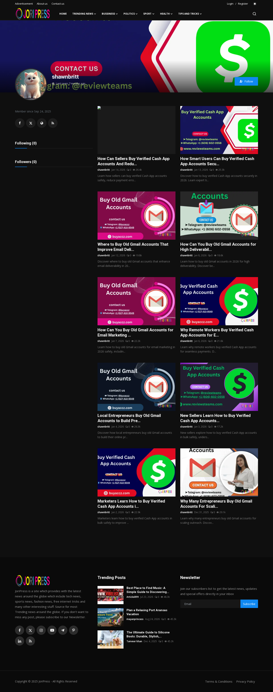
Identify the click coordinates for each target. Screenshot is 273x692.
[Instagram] (41, 630)
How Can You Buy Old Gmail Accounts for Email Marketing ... (135, 332)
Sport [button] (147, 13)
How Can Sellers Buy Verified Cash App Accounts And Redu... (133, 161)
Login (230, 3)
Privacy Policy (245, 681)
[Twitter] (30, 630)
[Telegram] (62, 630)
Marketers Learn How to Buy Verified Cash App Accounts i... (131, 504)
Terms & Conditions (218, 681)
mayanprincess (135, 619)
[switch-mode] (255, 3)
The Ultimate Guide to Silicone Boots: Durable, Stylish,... (148, 634)
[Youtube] (52, 630)
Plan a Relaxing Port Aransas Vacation (147, 612)
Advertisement (24, 3)
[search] (254, 13)
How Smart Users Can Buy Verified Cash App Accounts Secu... (217, 161)
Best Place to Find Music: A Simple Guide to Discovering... (148, 590)
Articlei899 (133, 597)
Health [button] (165, 13)
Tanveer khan (134, 641)
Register (243, 3)
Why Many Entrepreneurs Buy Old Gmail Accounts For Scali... (216, 504)
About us (42, 3)
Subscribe (249, 604)
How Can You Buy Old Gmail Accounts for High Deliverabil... (218, 247)
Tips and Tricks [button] (188, 13)
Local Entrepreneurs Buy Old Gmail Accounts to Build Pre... (129, 418)
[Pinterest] (73, 630)
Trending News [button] (82, 13)
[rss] (30, 641)
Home (63, 13)
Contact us (58, 3)
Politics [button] (129, 13)
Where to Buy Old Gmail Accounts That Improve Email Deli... (133, 247)
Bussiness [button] (108, 13)
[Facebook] (19, 630)
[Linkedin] (19, 641)
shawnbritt (104, 169)
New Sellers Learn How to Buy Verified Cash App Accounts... (215, 418)
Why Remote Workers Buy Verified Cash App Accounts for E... (217, 332)
